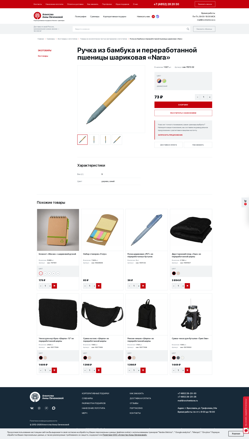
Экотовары (44, 50)
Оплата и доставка (75, 4)
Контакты (38, 4)
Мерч (84, 413)
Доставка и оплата (168, 145)
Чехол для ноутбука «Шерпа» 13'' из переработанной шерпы (56, 339)
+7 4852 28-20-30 (187, 393)
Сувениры (94, 16)
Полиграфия (80, 16)
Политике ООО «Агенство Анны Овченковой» (125, 435)
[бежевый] (178, 273)
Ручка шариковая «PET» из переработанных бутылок (140, 255)
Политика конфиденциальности (43, 421)
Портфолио (107, 4)
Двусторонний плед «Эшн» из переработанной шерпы (186, 255)
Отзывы (134, 403)
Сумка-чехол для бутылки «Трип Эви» (190, 338)
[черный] (174, 273)
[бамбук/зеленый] (164, 81)
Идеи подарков (122, 4)
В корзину (183, 105)
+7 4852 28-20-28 (187, 397)
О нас (135, 4)
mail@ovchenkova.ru (188, 400)
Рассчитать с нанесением (183, 113)
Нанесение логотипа (54, 4)
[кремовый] (182, 358)
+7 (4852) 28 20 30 (166, 4)
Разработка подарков (94, 403)
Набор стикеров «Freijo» (95, 254)
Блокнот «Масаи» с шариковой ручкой (57, 254)
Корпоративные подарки (114, 16)
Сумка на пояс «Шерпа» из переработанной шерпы (96, 339)
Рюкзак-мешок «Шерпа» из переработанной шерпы (140, 339)
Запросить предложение (170, 135)
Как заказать (92, 4)
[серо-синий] (178, 358)
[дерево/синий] (159, 81)
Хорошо (236, 434)
